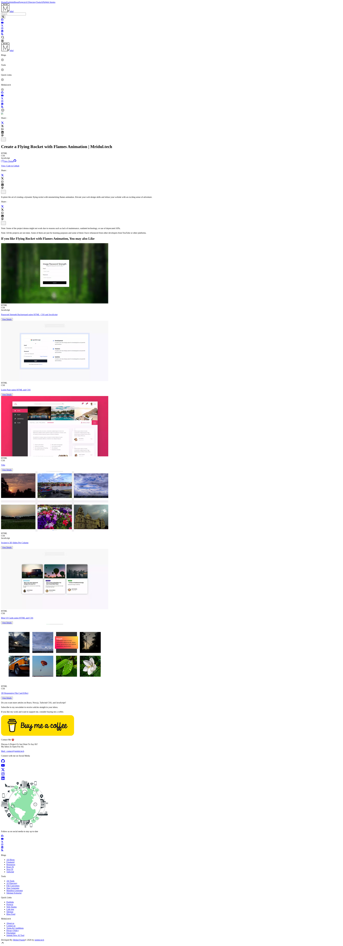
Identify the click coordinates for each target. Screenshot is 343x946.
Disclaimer (11, 933)
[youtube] (2, 23)
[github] (2, 20)
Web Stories (50, 2)
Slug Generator (12, 888)
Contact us (10, 926)
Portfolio (10, 2)
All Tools (10, 881)
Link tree (10, 909)
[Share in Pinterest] (2, 135)
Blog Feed (10, 914)
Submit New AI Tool (15, 935)
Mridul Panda (19, 940)
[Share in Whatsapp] (2, 129)
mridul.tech (39, 940)
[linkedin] (2, 31)
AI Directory (30, 2)
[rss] (2, 34)
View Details (7, 319)
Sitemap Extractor (14, 893)
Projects (22, 2)
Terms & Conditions (15, 928)
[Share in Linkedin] (2, 132)
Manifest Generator (14, 890)
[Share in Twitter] (2, 123)
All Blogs (10, 860)
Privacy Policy (12, 930)
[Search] (3, 17)
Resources (10, 864)
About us (10, 923)
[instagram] (2, 29)
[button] (171, 37)
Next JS (9, 869)
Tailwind (10, 872)
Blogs (16, 2)
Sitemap (9, 912)
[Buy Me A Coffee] (37, 735)
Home (3, 2)
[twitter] (2, 26)
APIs (43, 2)
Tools (38, 2)
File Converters (12, 886)
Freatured (10, 862)
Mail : (12, 751)
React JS (10, 867)
